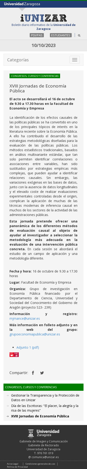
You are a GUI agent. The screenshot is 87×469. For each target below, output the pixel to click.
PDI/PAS (36, 35)
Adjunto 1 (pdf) (27, 347)
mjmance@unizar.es (25, 318)
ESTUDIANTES (60, 35)
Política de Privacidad (17, 466)
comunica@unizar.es (45, 457)
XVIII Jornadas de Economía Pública (40, 416)
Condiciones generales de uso (40, 463)
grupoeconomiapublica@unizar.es (35, 334)
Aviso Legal (12, 463)
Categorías (18, 60)
